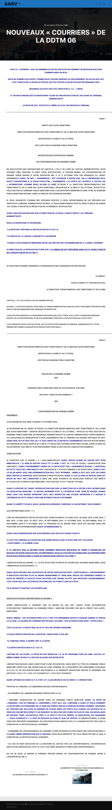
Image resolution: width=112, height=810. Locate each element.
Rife (8, 804)
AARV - (12, 4)
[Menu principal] (104, 3)
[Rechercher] (100, 3)
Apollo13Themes (46, 804)
